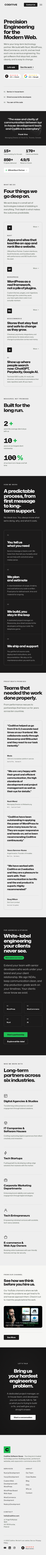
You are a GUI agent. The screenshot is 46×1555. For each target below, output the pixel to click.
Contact (29, 1493)
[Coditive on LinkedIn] (9, 1548)
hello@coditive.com (11, 1516)
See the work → (27, 67)
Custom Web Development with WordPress (10, 1484)
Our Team (29, 1473)
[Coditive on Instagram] (14, 1548)
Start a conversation (23, 1417)
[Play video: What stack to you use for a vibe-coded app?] (23, 1317)
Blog (27, 1481)
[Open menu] (41, 4)
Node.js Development (12, 1504)
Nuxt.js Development (11, 1473)
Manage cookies (17, 1325)
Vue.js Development (11, 1477)
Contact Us (30, 5)
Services (8, 1469)
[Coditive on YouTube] (5, 1548)
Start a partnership (15, 1034)
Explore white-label (15, 1041)
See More (11, 1337)
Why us (28, 1489)
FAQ (27, 1485)
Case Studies (31, 1477)
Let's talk (11, 67)
